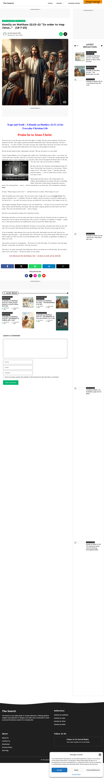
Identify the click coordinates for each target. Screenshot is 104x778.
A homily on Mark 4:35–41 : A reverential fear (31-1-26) (94, 83)
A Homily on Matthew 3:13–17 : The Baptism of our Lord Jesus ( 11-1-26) (45, 316)
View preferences (93, 770)
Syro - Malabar (20, 21)
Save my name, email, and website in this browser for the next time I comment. (32, 377)
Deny (76, 770)
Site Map (5, 750)
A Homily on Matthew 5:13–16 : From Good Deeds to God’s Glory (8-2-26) (10, 303)
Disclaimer (6, 744)
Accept (59, 770)
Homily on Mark (90, 79)
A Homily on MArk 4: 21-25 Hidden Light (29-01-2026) (94, 391)
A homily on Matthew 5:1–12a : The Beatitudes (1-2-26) (45, 302)
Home (50, 3)
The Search (8, 3)
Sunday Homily (74, 3)
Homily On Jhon (60, 721)
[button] (100, 755)
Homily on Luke (59, 718)
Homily (59, 3)
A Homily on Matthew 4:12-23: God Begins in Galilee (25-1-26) (10, 318)
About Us (5, 738)
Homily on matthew (8, 21)
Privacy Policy (76, 774)
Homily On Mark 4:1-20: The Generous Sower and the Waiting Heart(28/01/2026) (93, 547)
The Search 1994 (15, 33)
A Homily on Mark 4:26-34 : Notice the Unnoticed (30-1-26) (94, 237)
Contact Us (6, 741)
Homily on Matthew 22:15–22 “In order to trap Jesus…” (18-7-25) (33, 26)
